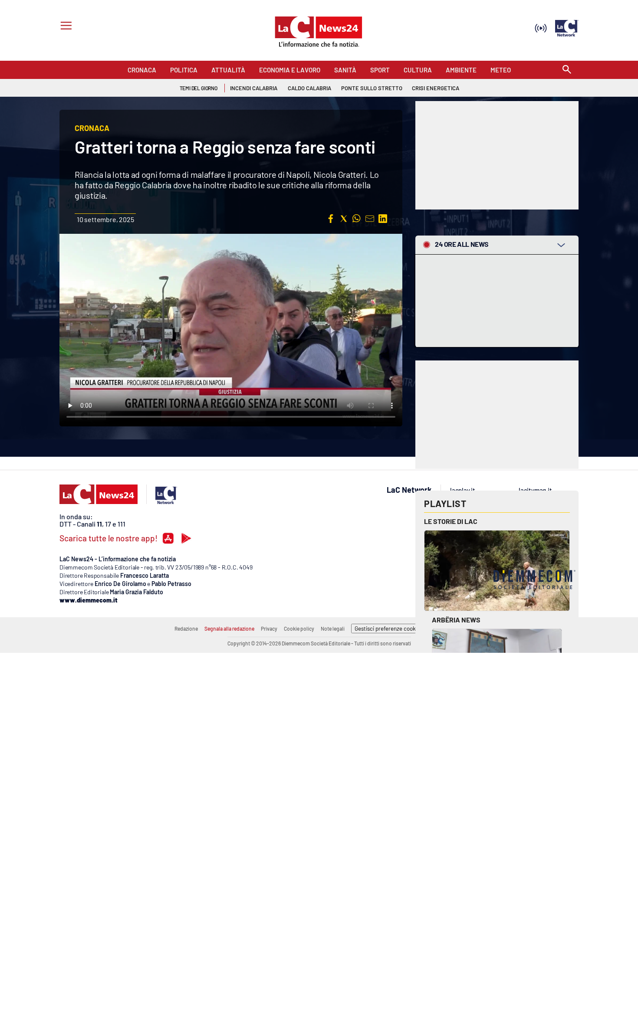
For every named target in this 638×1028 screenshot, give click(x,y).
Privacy (269, 628)
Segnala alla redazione (229, 628)
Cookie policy (299, 628)
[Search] (566, 70)
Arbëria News (456, 619)
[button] (330, 218)
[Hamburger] (64, 27)
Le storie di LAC (450, 521)
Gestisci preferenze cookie (387, 628)
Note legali (333, 628)
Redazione (186, 628)
